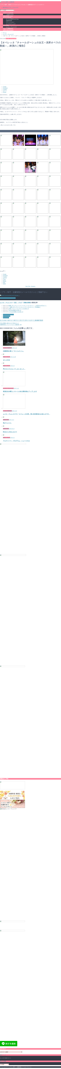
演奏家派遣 (9, 20)
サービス (7, 17)
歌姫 (36, 320)
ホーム (5, 32)
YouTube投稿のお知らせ (14, 310)
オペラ (7, 320)
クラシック (18, 320)
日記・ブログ (18, 302)
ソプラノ (23, 320)
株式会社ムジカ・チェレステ (10, 7)
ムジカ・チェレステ (11, 26)
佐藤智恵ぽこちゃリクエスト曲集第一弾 (10, 324)
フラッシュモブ (10, 22)
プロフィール (8, 12)
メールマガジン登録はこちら (8, 298)
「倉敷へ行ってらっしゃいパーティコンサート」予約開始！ (24, 307)
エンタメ (2, 320)
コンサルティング (10, 23)
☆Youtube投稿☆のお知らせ (15, 311)
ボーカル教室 (12, 19)
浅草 (42, 320)
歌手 (39, 320)
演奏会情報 (8, 16)
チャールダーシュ (30, 320)
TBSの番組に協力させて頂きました (9, 323)
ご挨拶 (10, 14)
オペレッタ (12, 320)
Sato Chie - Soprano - (30, 286)
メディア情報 (8, 28)
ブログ (6, 25)
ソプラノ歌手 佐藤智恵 (14, 1067)
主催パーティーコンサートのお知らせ (18, 308)
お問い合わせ (8, 30)
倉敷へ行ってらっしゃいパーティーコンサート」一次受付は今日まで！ (27, 305)
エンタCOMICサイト (5, 1058)
